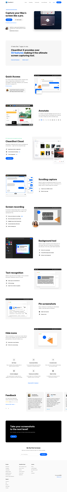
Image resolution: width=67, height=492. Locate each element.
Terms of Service (21, 471)
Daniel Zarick (12, 30)
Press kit (7, 484)
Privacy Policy (21, 473)
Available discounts (8, 473)
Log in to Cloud (21, 468)
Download (32, 473)
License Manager (44, 2)
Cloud (26, 2)
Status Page (7, 486)
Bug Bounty (21, 474)
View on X (48, 409)
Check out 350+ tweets (10, 404)
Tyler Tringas (12, 91)
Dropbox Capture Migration (10, 476)
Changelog (30, 2)
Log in (54, 2)
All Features (7, 466)
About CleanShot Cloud (22, 466)
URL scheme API (8, 474)
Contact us (7, 481)
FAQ (50, 2)
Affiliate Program (8, 471)
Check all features (15, 59)
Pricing (32, 466)
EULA (32, 471)
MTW (60, 475)
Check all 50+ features (33, 383)
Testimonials (37, 2)
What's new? (25, 59)
